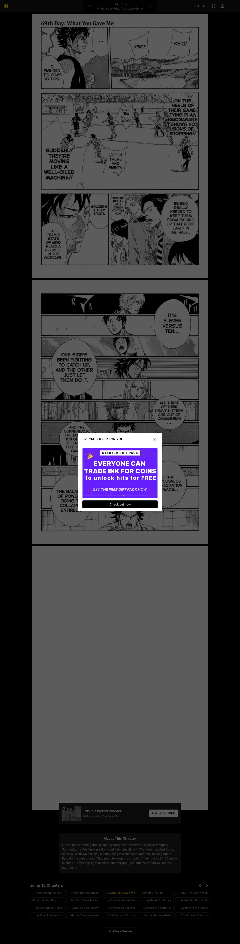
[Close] (155, 439)
